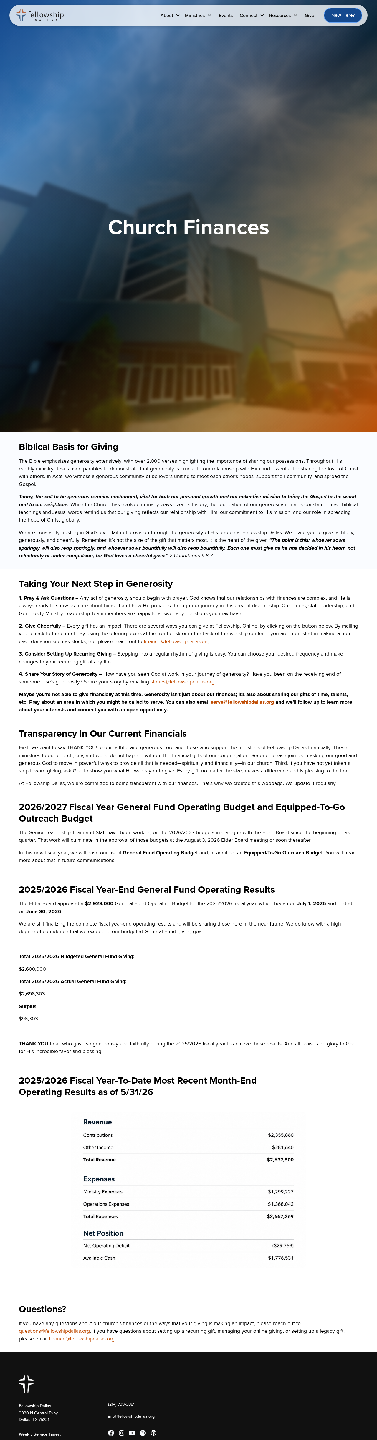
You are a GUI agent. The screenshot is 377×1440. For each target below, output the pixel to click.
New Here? (343, 15)
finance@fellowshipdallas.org (176, 641)
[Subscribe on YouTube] (132, 1432)
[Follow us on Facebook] (111, 1432)
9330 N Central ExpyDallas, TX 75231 (38, 1416)
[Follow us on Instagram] (121, 1432)
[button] (170, 15)
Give (309, 15)
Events (226, 15)
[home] (40, 15)
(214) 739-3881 (121, 1404)
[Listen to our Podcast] (153, 1432)
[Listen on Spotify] (142, 1432)
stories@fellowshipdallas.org (182, 681)
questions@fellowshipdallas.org (54, 1331)
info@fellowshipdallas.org (131, 1416)
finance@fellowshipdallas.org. (82, 1338)
